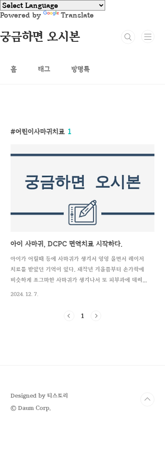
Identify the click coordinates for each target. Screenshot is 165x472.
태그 (44, 69)
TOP (147, 399)
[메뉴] (147, 36)
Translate (77, 15)
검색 (128, 37)
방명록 (80, 69)
